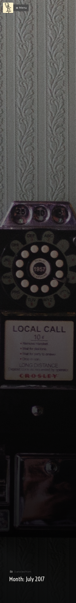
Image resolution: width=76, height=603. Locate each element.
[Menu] (8, 8)
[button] (20, 7)
